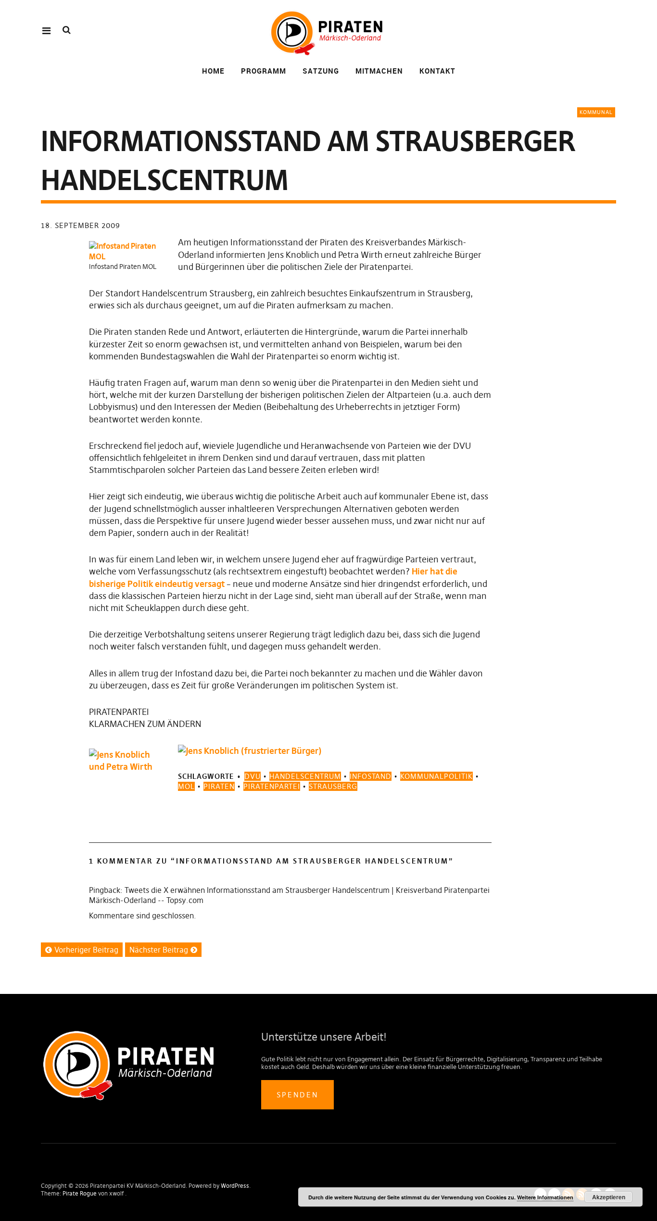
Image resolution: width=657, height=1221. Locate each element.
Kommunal (596, 112)
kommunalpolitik (436, 776)
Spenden (297, 1094)
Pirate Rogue (80, 1193)
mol (186, 786)
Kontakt (437, 71)
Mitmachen (379, 71)
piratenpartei (271, 786)
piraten (219, 786)
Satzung (321, 71)
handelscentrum (305, 776)
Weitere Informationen (545, 1197)
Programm (263, 71)
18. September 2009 (80, 225)
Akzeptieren (608, 1197)
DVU (252, 776)
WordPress (235, 1185)
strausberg (333, 786)
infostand (371, 776)
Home (213, 71)
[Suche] (67, 30)
